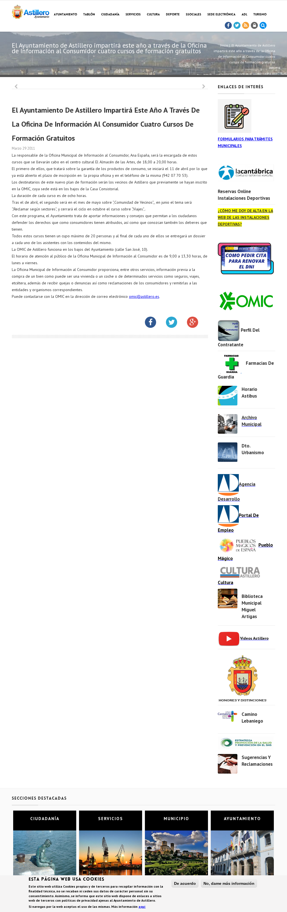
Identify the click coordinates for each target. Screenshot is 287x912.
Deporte (173, 14)
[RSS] (245, 25)
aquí (141, 906)
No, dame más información (228, 883)
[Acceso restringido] (254, 25)
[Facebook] (228, 25)
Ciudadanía (110, 14)
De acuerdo (185, 883)
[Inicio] (30, 11)
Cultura (153, 14)
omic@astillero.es (144, 296)
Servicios (133, 14)
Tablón (89, 14)
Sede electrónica (221, 14)
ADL (244, 14)
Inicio (224, 45)
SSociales (193, 14)
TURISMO (260, 14)
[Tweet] (237, 25)
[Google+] (197, 323)
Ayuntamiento (65, 14)
